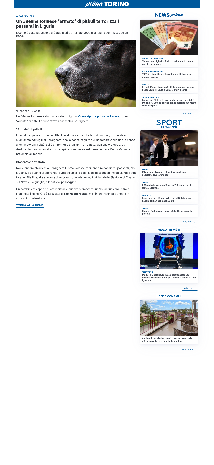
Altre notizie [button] (188, 113)
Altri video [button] (189, 288)
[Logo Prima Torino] (107, 4)
